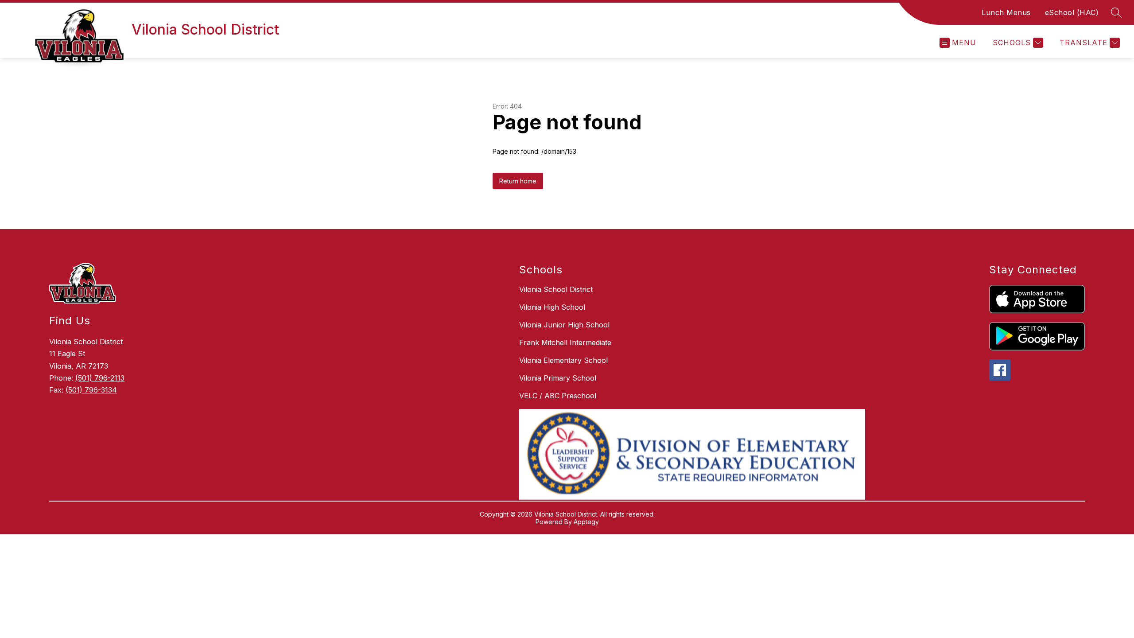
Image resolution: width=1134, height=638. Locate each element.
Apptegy (586, 521)
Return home (517, 181)
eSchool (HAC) (1072, 12)
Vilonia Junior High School (564, 324)
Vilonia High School (552, 307)
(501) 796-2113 (99, 377)
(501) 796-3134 (91, 389)
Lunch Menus (1006, 12)
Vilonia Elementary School (563, 360)
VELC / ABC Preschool (557, 395)
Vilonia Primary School (557, 377)
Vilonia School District (556, 289)
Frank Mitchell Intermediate (565, 342)
